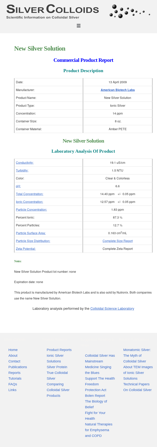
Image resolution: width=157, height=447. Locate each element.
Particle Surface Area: (31, 233)
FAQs (12, 384)
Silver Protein (57, 367)
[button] (78, 25)
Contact (14, 361)
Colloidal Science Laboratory (112, 308)
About (12, 355)
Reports (14, 373)
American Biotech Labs (118, 90)
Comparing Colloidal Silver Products (58, 390)
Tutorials (14, 378)
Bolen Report (95, 396)
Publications (17, 367)
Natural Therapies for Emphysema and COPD (98, 430)
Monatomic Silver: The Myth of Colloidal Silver (137, 355)
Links (12, 390)
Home (13, 350)
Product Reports (59, 350)
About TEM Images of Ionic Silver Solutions (138, 372)
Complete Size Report (118, 241)
